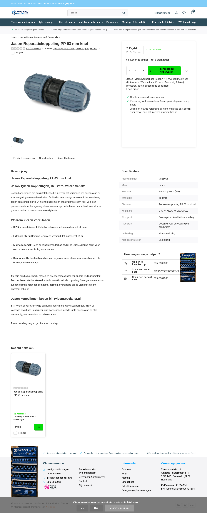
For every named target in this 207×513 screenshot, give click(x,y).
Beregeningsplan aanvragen (136, 490)
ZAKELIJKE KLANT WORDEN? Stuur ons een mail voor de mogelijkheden (43, 3)
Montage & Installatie (134, 22)
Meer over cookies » (119, 508)
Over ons (126, 469)
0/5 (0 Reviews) (33, 48)
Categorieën (128, 482)
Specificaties (46, 158)
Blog (124, 473)
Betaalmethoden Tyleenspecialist (87, 471)
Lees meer (132, 89)
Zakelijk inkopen (130, 486)
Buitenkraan (66, 22)
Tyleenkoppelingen (22, 22)
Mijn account (85, 485)
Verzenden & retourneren (92, 477)
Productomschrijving (24, 158)
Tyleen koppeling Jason (64, 48)
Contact (83, 481)
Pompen (111, 22)
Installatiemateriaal (89, 22)
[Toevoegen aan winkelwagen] (38, 427)
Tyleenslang (46, 22)
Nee (96, 508)
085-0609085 (161, 263)
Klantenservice (162, 13)
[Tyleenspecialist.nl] (20, 12)
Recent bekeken (66, 158)
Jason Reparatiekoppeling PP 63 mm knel (40, 37)
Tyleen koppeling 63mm (86, 48)
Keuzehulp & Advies (163, 22)
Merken (126, 478)
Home (14, 37)
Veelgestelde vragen (58, 469)
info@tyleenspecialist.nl (166, 271)
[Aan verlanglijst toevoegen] (41, 358)
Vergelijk (19, 52)
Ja (82, 508)
